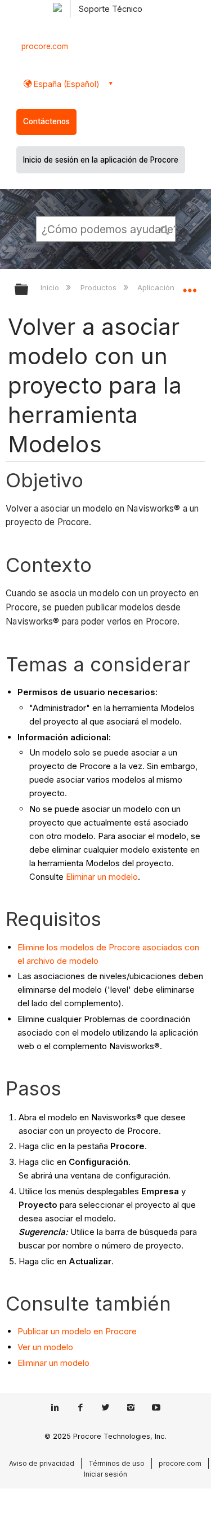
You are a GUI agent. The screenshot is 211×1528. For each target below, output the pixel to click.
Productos (99, 287)
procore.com (44, 46)
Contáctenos (46, 121)
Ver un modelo (45, 1347)
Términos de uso (116, 1463)
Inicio (51, 287)
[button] (165, 228)
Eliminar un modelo (102, 876)
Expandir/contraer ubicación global (189, 286)
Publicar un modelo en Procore (77, 1331)
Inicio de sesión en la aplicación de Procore (100, 159)
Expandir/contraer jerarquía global (28, 290)
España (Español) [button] (66, 84)
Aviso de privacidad (41, 1463)
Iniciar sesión (105, 1474)
